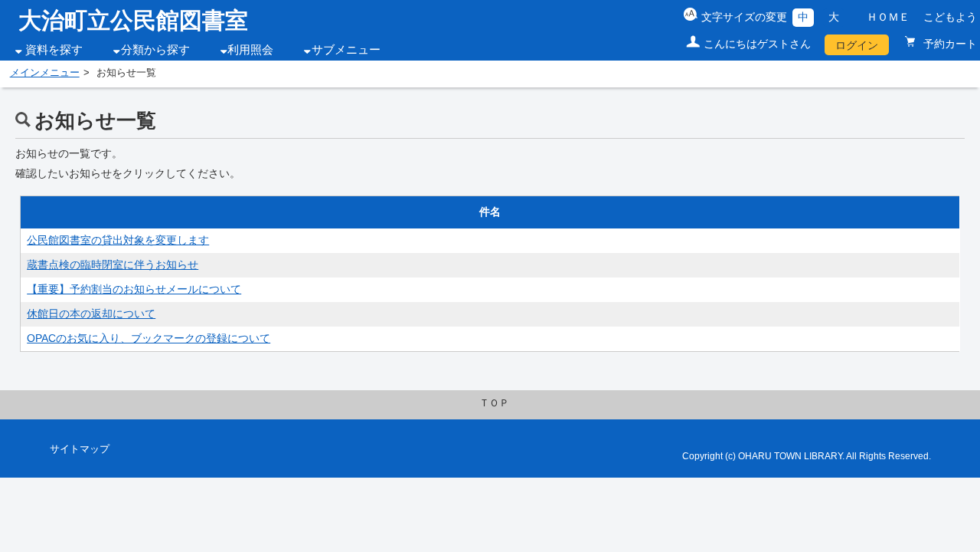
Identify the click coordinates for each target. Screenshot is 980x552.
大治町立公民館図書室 (133, 20)
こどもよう (950, 17)
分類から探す (155, 50)
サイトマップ (79, 449)
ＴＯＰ (494, 403)
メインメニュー (45, 72)
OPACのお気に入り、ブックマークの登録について (148, 338)
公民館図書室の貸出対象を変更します (118, 240)
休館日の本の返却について (91, 313)
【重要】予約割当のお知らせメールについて (134, 289)
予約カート (948, 44)
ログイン (856, 45)
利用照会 (250, 50)
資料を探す (54, 50)
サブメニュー (346, 50)
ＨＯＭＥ (888, 17)
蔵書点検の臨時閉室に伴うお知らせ (112, 264)
